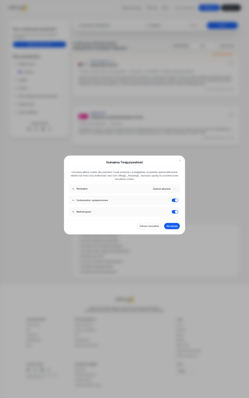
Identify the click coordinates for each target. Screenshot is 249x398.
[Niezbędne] (175, 189)
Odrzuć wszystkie (149, 226)
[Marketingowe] (175, 212)
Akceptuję (172, 226)
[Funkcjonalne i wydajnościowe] (175, 200)
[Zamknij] (180, 160)
